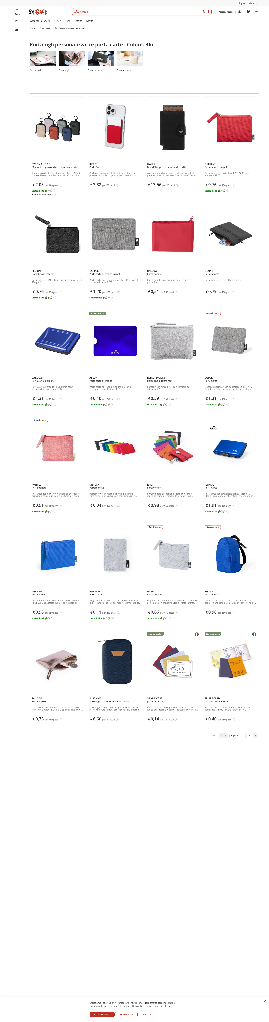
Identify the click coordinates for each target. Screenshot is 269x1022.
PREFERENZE (126, 1014)
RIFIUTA (146, 1014)
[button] (252, 3)
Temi (67, 20)
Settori (57, 20)
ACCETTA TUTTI (102, 1014)
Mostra (214, 735)
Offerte (78, 20)
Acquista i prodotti (40, 20)
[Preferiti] (248, 12)
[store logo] (38, 12)
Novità (89, 20)
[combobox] (142, 11)
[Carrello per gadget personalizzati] (256, 12)
